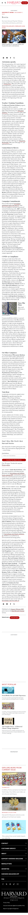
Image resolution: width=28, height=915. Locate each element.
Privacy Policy (6, 902)
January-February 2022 (17, 26)
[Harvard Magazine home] (14, 2)
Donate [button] (24, 3)
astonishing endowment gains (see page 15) (11, 204)
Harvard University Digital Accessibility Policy (14, 905)
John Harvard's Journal (18, 611)
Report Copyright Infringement (11, 908)
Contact (4, 843)
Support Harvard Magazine (12, 858)
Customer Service (8, 848)
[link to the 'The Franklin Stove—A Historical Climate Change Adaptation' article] (14, 722)
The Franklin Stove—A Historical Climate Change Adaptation (12, 727)
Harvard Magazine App (10, 874)
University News (8, 12)
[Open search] (5, 3)
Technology (5, 787)
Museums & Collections (9, 812)
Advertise (5, 869)
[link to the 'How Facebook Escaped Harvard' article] (14, 706)
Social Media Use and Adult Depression (14, 696)
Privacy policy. (6, 465)
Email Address (5, 453)
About (3, 853)
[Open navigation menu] (2, 3)
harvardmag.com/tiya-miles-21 (10, 600)
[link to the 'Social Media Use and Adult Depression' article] (14, 691)
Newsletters (6, 864)
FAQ (2, 879)
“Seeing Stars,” (7, 84)
